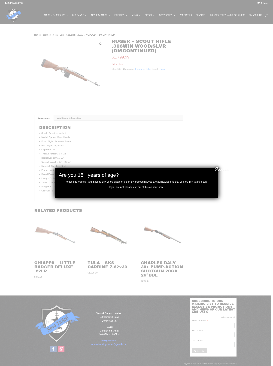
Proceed (217, 169)
